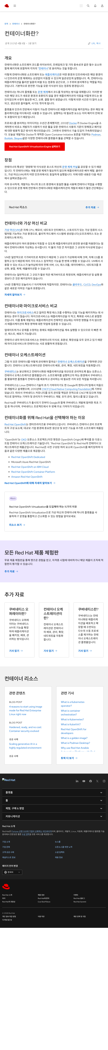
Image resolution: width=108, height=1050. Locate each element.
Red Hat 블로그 (79, 898)
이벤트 (76, 895)
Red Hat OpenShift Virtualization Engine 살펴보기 (34, 146)
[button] (95, 43)
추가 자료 (91, 207)
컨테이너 (16, 24)
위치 (3, 898)
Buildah (8, 138)
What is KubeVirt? (71, 724)
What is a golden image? (74, 738)
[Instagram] (104, 782)
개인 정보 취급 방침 (9, 916)
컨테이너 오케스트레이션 (71, 361)
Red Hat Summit (80, 902)
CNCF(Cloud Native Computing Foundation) (67, 389)
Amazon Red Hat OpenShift (26, 476)
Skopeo (18, 138)
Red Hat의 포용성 (8, 902)
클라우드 (77, 284)
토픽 (6, 24)
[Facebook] (90, 782)
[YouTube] (84, 782)
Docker (73, 123)
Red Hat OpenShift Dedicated (28, 457)
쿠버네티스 (10, 371)
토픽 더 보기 (67, 758)
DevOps (96, 284)
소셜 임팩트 (60, 852)
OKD (24, 439)
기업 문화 (6, 847)
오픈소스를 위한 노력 (63, 847)
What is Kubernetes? (72, 719)
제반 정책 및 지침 (80, 916)
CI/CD (86, 284)
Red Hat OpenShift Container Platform (33, 471)
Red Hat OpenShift (15, 424)
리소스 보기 (15, 524)
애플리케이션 (52, 74)
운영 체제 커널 (70, 167)
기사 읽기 (14, 650)
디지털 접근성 (7, 920)
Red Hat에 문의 (43, 898)
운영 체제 (43, 92)
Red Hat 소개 (7, 895)
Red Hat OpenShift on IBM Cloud (30, 466)
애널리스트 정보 (8, 857)
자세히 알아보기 (13, 294)
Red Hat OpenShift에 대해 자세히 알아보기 (28, 483)
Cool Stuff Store (44, 902)
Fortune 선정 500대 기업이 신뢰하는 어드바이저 (32, 831)
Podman (96, 134)
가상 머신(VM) (12, 230)
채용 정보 (59, 857)
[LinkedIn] (77, 782)
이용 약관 (41, 916)
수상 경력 (26, 834)
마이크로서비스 (25, 312)
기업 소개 (6, 842)
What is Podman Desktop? (75, 743)
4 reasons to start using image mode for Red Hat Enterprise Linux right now (25, 710)
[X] (97, 782)
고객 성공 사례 (8, 852)
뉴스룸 (57, 842)
